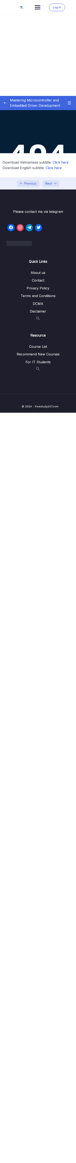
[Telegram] (29, 227)
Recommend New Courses (38, 354)
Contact (38, 280)
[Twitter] (38, 227)
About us (38, 273)
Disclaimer (38, 311)
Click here (61, 162)
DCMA (38, 304)
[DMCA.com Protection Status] (38, 243)
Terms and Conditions (38, 296)
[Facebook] (11, 227)
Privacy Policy (38, 288)
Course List (38, 346)
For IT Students (38, 362)
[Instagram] (20, 227)
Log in (57, 7)
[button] (38, 319)
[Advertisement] (38, 55)
